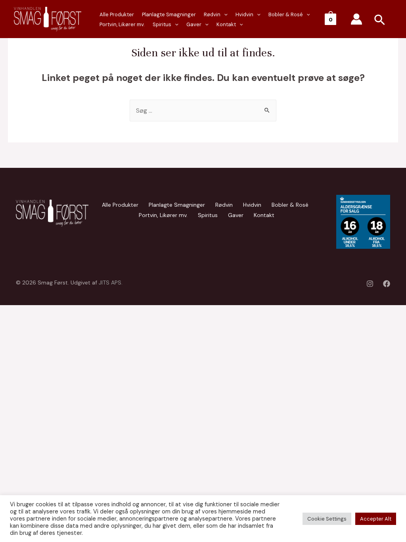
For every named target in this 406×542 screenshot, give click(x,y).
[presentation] (174, 25)
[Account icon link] (356, 19)
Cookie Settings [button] (327, 518)
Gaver (193, 24)
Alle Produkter (117, 14)
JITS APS (110, 282)
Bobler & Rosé (285, 14)
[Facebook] (386, 283)
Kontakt (226, 24)
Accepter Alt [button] (375, 518)
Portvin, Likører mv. (122, 24)
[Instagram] (369, 283)
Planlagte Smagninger (169, 14)
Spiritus (162, 24)
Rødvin (212, 14)
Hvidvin (244, 14)
